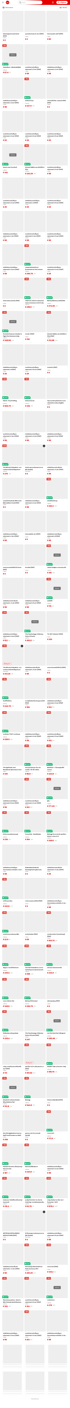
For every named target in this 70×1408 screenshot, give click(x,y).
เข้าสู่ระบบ (63, 2)
